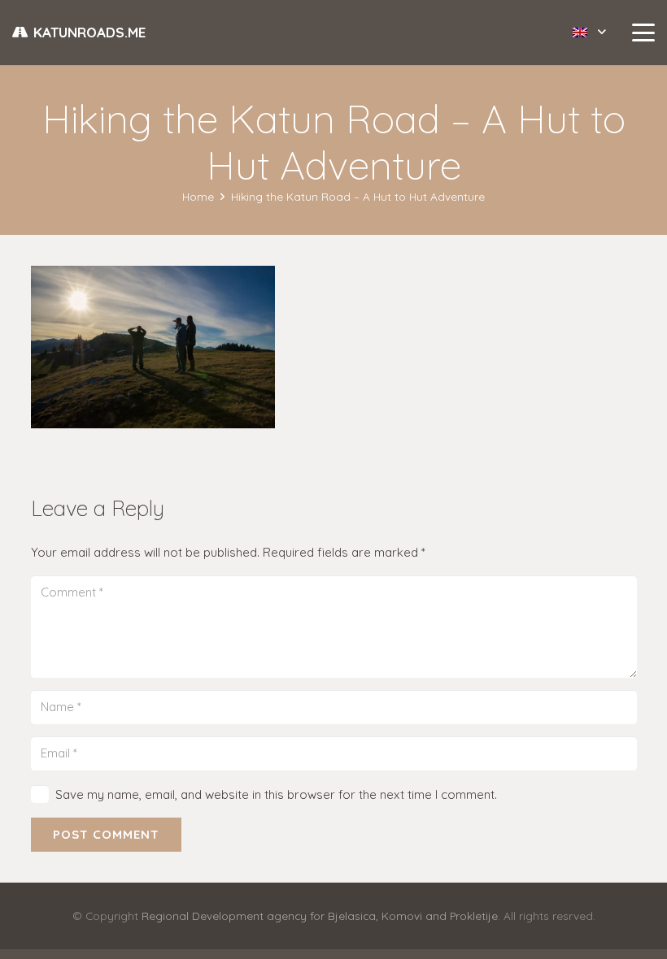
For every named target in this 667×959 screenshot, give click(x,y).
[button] (589, 32)
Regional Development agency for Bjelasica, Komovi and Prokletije (320, 915)
